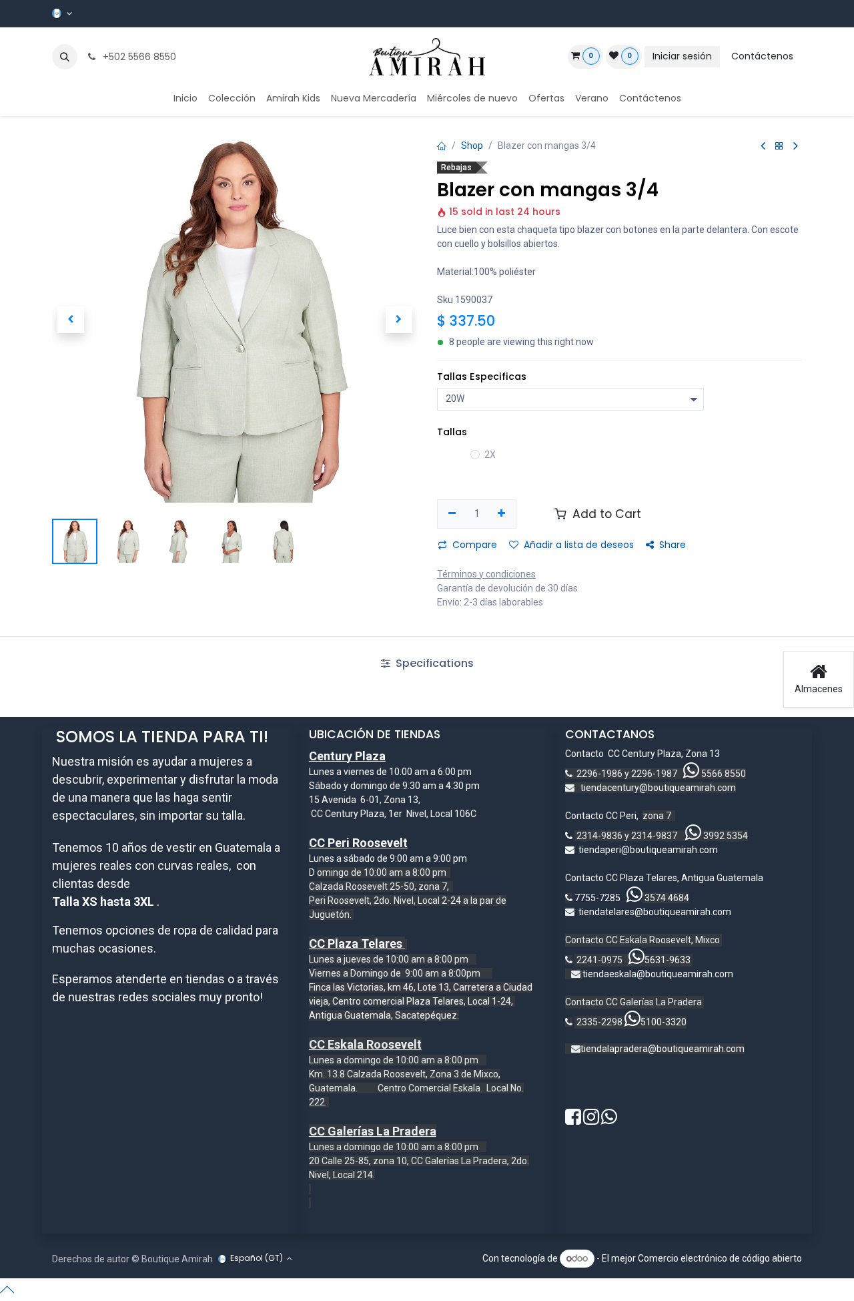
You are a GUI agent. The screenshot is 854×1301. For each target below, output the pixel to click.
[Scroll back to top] (427, 1289)
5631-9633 (668, 960)
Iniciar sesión (682, 56)
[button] (64, 56)
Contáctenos (762, 56)
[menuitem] (185, 98)
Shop (472, 145)
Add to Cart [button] (605, 514)
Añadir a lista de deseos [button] (579, 544)
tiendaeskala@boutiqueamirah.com (657, 974)
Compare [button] (474, 544)
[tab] (427, 663)
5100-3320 (663, 1022)
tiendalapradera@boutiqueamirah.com (662, 1048)
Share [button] (672, 544)
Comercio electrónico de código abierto (720, 1258)
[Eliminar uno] (452, 514)
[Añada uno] (502, 514)
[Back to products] (779, 147)
